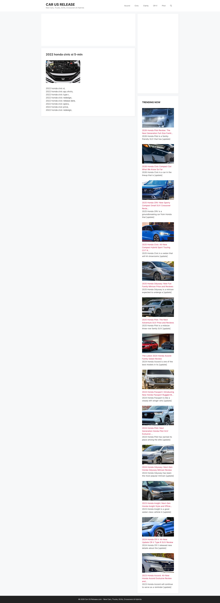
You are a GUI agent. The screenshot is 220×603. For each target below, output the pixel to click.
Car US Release (60, 4)
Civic (137, 6)
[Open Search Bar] (171, 5)
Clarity (145, 6)
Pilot (164, 6)
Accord (127, 6)
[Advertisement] (88, 30)
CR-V (155, 6)
